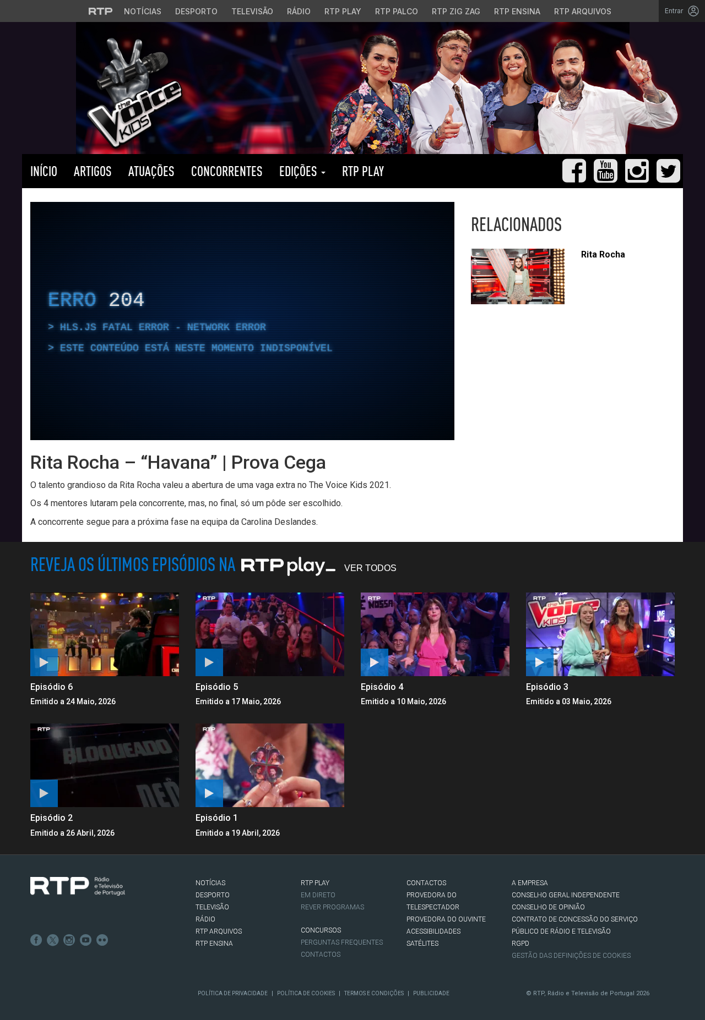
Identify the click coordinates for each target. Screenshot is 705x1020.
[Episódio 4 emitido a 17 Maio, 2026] (435, 634)
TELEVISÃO (212, 907)
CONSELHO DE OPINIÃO (548, 907)
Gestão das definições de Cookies (571, 955)
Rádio (299, 11)
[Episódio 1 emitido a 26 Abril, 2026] (270, 765)
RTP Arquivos (582, 11)
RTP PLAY (363, 171)
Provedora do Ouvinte (446, 919)
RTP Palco (396, 11)
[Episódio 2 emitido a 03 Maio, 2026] (104, 765)
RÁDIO (205, 919)
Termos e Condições (374, 993)
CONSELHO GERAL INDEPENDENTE (566, 895)
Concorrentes (227, 171)
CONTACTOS (426, 883)
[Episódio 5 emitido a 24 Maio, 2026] (270, 634)
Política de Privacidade (233, 993)
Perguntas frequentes (342, 942)
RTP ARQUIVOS (219, 931)
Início (43, 171)
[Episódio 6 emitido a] (104, 634)
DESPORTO (213, 895)
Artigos (93, 171)
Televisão (252, 11)
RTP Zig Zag (456, 11)
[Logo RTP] (77, 886)
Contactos (320, 954)
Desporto (196, 11)
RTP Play (342, 11)
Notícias (142, 11)
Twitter (53, 940)
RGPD (520, 943)
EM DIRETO (318, 895)
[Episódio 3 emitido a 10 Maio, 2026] (600, 634)
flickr (102, 940)
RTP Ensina (517, 11)
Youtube (86, 940)
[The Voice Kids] (131, 92)
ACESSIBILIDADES (433, 931)
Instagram (69, 940)
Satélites (422, 943)
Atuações (151, 171)
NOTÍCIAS (210, 883)
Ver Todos (370, 568)
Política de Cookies (306, 993)
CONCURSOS (321, 930)
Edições (299, 171)
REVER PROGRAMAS (332, 907)
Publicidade (431, 993)
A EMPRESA (530, 883)
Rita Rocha (603, 254)
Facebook (36, 940)
